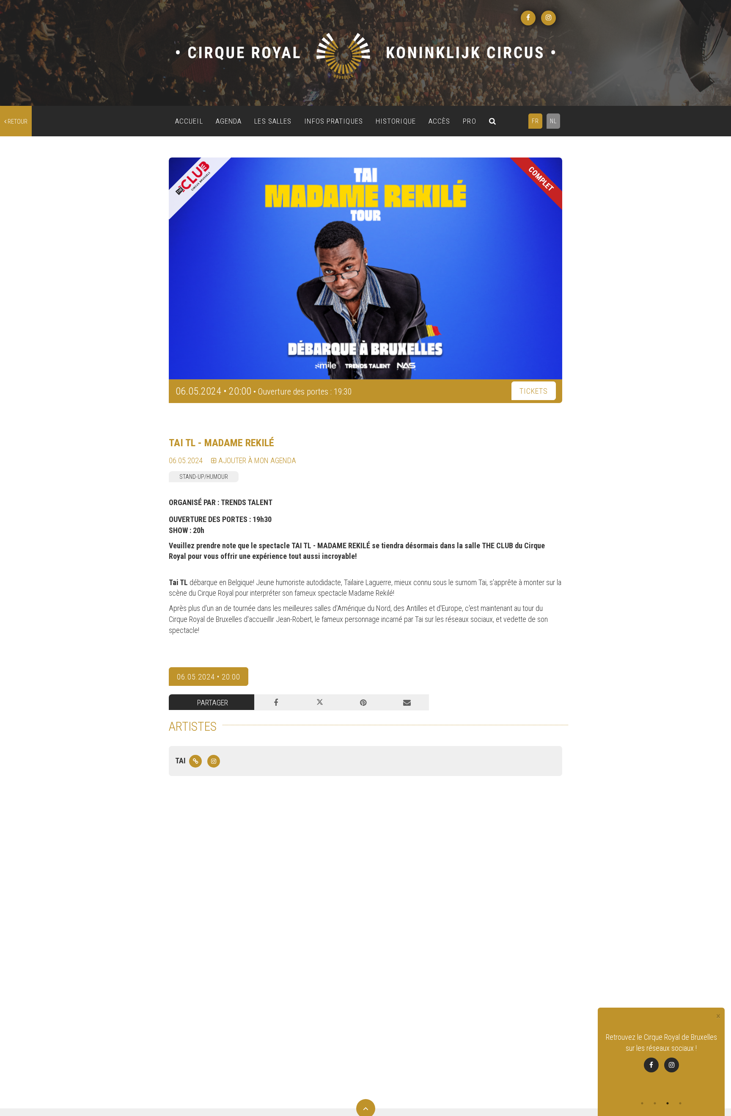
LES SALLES (272, 121)
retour (16, 121)
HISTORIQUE (396, 121)
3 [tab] (667, 1103)
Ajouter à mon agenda (256, 460)
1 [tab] (642, 1103)
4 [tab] (680, 1103)
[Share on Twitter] (319, 702)
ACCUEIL (189, 121)
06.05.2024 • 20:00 (208, 676)
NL (553, 121)
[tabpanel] (661, 1052)
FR (535, 121)
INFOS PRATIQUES (333, 121)
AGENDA (229, 121)
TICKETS (533, 391)
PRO (469, 121)
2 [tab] (655, 1103)
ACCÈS (440, 121)
